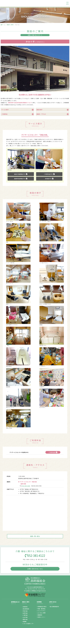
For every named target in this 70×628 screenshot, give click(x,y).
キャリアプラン (41, 611)
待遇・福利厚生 (41, 608)
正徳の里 (25, 613)
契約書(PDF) (48, 178)
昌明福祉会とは (15, 602)
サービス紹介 (5, 109)
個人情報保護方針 (54, 606)
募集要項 (40, 615)
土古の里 (25, 617)
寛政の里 (25, 619)
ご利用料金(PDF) (48, 174)
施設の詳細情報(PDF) (20, 174)
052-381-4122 (36, 556)
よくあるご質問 (41, 613)
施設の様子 (39, 109)
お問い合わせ (52, 602)
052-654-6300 (26, 486)
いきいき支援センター (28, 623)
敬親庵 (24, 621)
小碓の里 (25, 615)
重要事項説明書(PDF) (20, 178)
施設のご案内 (25, 602)
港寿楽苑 (25, 607)
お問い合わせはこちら (35, 569)
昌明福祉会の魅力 (42, 606)
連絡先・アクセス (41, 114)
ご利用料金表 (52, 452)
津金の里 (25, 611)
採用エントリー (41, 617)
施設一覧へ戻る (35, 536)
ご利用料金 (4, 114)
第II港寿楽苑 (26, 609)
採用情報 (39, 602)
